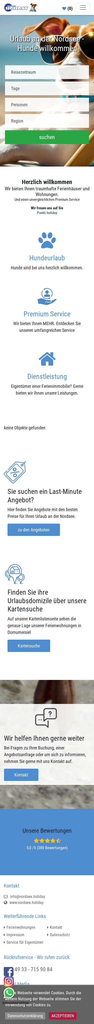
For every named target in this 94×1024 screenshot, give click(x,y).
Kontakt (21, 774)
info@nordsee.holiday (27, 896)
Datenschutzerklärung (25, 1015)
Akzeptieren (62, 1015)
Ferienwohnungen (21, 927)
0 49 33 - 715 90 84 (31, 969)
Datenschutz (60, 934)
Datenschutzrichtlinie (16, 1003)
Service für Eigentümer (25, 942)
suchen (47, 137)
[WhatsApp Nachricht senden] (9, 992)
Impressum (15, 934)
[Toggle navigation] (83, 8)
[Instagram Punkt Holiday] (9, 981)
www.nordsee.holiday (26, 902)
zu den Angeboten (34, 529)
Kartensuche (29, 645)
